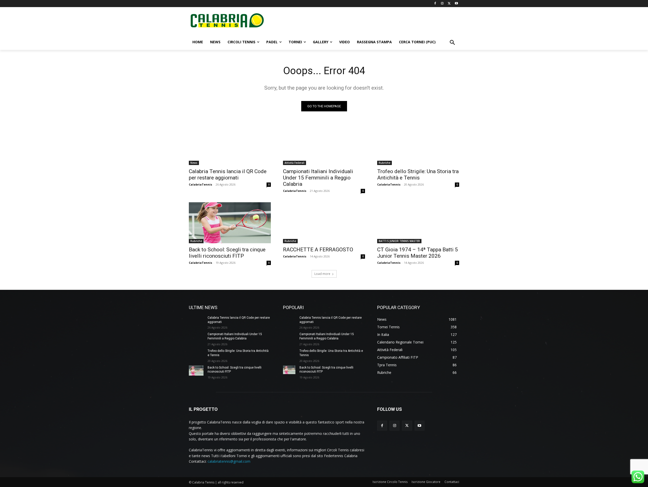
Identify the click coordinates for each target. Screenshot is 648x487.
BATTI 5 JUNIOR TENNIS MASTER (399, 241)
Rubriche (384, 163)
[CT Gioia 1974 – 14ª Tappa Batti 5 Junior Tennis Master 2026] (418, 222)
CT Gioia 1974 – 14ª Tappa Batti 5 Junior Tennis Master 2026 (417, 253)
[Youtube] (456, 4)
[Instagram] (442, 4)
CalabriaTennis (200, 184)
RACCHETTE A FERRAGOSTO (318, 250)
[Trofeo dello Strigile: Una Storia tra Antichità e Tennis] (418, 144)
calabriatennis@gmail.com (229, 461)
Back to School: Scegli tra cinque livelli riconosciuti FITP (227, 253)
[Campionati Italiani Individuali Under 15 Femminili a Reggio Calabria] (324, 144)
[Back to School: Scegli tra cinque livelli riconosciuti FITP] (230, 222)
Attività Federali (295, 163)
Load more (322, 274)
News (193, 163)
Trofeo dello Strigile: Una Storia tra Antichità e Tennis (418, 174)
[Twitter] (449, 4)
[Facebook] (435, 4)
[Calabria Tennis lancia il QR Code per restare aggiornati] (230, 144)
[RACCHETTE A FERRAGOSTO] (324, 222)
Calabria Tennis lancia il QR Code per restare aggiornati (228, 174)
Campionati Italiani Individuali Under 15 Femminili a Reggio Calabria (318, 177)
